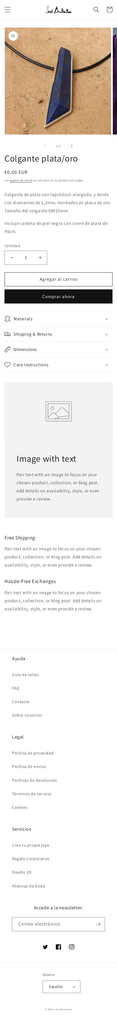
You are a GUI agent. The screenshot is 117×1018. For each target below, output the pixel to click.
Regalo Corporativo (31, 858)
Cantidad (12, 245)
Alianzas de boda (28, 886)
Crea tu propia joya (30, 845)
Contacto (21, 701)
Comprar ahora (58, 296)
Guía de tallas (25, 674)
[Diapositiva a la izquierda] (45, 146)
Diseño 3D (22, 872)
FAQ (16, 688)
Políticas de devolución (34, 780)
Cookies (19, 807)
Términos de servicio (32, 793)
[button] (7, 9)
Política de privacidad (33, 753)
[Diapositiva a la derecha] (71, 146)
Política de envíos (29, 766)
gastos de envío (21, 180)
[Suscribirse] (98, 924)
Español (56, 986)
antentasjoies (63, 1009)
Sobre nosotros (27, 715)
